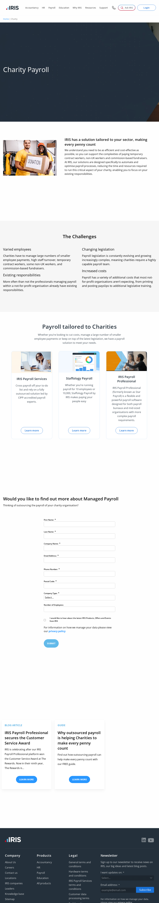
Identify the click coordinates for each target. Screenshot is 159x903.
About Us (10, 862)
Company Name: (52, 543)
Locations (10, 878)
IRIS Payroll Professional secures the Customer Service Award (26, 738)
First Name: (50, 519)
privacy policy (57, 631)
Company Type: (51, 593)
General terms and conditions (80, 864)
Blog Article (13, 725)
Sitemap (10, 899)
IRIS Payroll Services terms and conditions (80, 885)
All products (44, 883)
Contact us (11, 872)
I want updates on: (112, 872)
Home (6, 19)
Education (43, 878)
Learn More (26, 779)
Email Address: (51, 555)
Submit (51, 643)
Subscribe (145, 889)
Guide (61, 725)
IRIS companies (14, 883)
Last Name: (50, 531)
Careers (9, 867)
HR (38, 867)
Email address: (110, 884)
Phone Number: (52, 569)
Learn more (32, 430)
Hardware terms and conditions (78, 873)
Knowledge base (14, 894)
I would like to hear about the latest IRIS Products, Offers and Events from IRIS (80, 619)
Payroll (41, 872)
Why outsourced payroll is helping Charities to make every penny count (79, 740)
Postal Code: (50, 581)
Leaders (9, 888)
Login (146, 7)
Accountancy (44, 862)
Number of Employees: (54, 605)
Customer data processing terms (79, 896)
